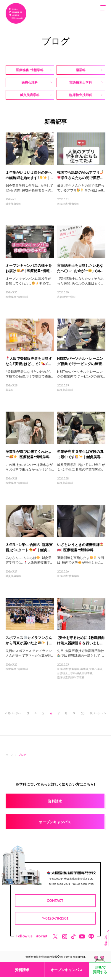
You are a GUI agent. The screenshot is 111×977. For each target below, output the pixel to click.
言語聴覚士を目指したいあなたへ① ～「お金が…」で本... (80, 268)
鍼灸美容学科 (14, 204)
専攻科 (80, 677)
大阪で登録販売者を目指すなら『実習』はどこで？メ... (29, 361)
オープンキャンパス (67, 969)
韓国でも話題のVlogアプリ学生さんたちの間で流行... (80, 175)
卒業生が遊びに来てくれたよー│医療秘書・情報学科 (29, 454)
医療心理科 (95, 669)
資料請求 (22, 969)
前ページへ (14, 713)
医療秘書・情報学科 (68, 204)
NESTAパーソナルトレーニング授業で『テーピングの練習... (80, 361)
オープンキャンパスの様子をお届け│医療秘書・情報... (29, 268)
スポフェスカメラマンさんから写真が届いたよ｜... (29, 640)
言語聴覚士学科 (66, 297)
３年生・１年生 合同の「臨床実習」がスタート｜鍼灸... (29, 547)
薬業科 (10, 390)
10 (82, 713)
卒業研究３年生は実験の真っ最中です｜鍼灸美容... (80, 454)
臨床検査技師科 (66, 677)
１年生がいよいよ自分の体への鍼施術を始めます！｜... (29, 175)
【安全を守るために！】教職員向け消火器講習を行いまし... (81, 640)
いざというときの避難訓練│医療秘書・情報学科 (78, 547)
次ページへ (96, 713)
